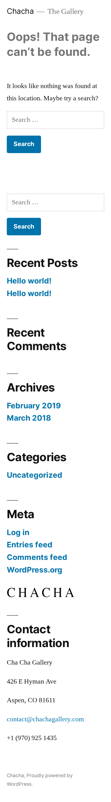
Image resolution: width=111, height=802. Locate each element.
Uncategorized (34, 475)
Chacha (20, 11)
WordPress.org (34, 569)
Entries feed (29, 544)
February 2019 (34, 405)
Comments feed (37, 557)
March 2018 (29, 417)
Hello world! (29, 280)
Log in (18, 532)
